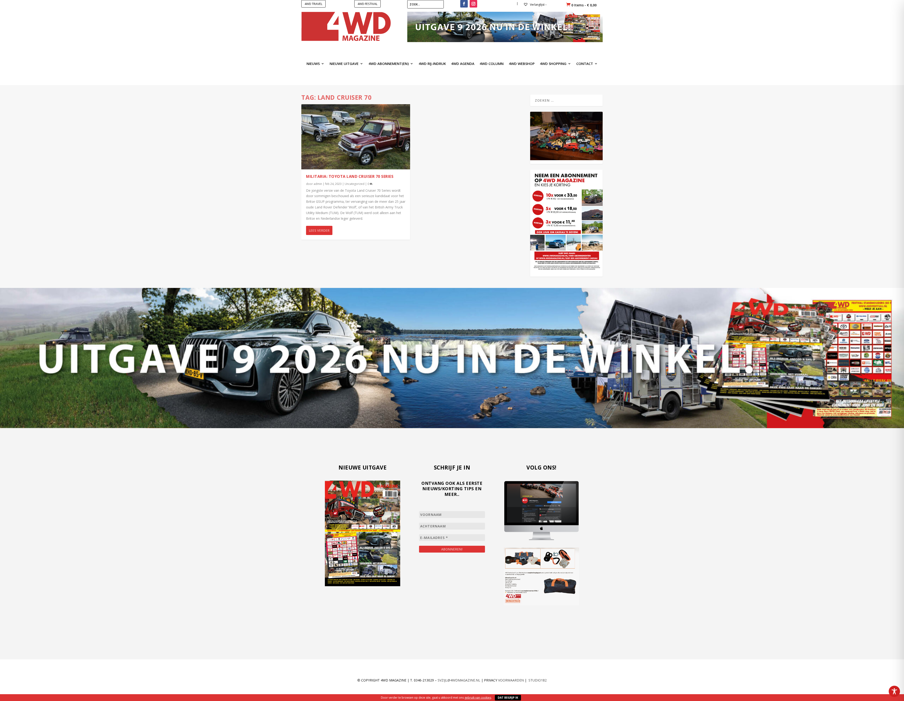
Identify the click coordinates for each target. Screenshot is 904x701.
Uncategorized (354, 184)
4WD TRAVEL (313, 4)
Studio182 (538, 680)
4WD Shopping (553, 64)
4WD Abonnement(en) (388, 64)
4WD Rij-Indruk (432, 64)
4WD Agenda (462, 64)
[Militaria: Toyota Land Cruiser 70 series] (355, 136)
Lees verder (319, 230)
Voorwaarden (511, 680)
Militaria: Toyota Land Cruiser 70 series (349, 176)
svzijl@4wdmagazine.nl (459, 680)
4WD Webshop (522, 64)
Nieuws (313, 64)
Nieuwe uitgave (344, 64)
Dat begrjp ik (508, 698)
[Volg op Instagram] (473, 4)
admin (318, 184)
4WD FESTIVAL (367, 4)
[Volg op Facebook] (464, 4)
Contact (584, 64)
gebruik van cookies (477, 698)
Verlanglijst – (538, 5)
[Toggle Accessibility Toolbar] (894, 691)
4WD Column (492, 64)
